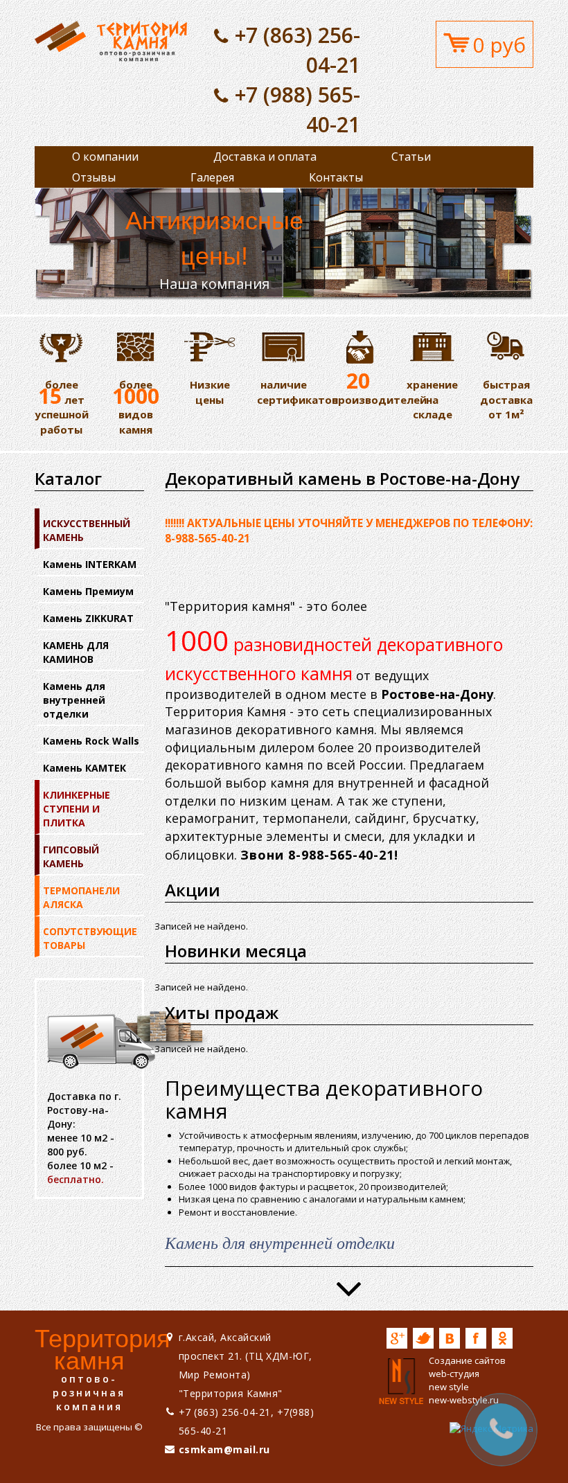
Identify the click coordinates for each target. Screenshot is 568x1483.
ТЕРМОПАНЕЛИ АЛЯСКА (81, 897)
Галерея (212, 177)
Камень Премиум (88, 591)
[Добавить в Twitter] (423, 1338)
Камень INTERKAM (89, 564)
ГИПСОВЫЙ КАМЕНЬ (71, 856)
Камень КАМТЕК (84, 767)
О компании (105, 156)
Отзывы (94, 177)
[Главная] (111, 40)
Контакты (336, 177)
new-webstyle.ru (464, 1400)
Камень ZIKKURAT (88, 618)
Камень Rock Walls (91, 740)
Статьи (411, 156)
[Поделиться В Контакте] (449, 1338)
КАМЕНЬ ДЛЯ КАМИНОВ (76, 652)
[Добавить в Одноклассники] (502, 1338)
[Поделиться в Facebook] (475, 1338)
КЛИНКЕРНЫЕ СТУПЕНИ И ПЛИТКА (76, 808)
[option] (284, 244)
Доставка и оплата (265, 156)
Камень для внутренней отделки (74, 700)
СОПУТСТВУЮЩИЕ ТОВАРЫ (90, 938)
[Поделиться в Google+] (397, 1338)
